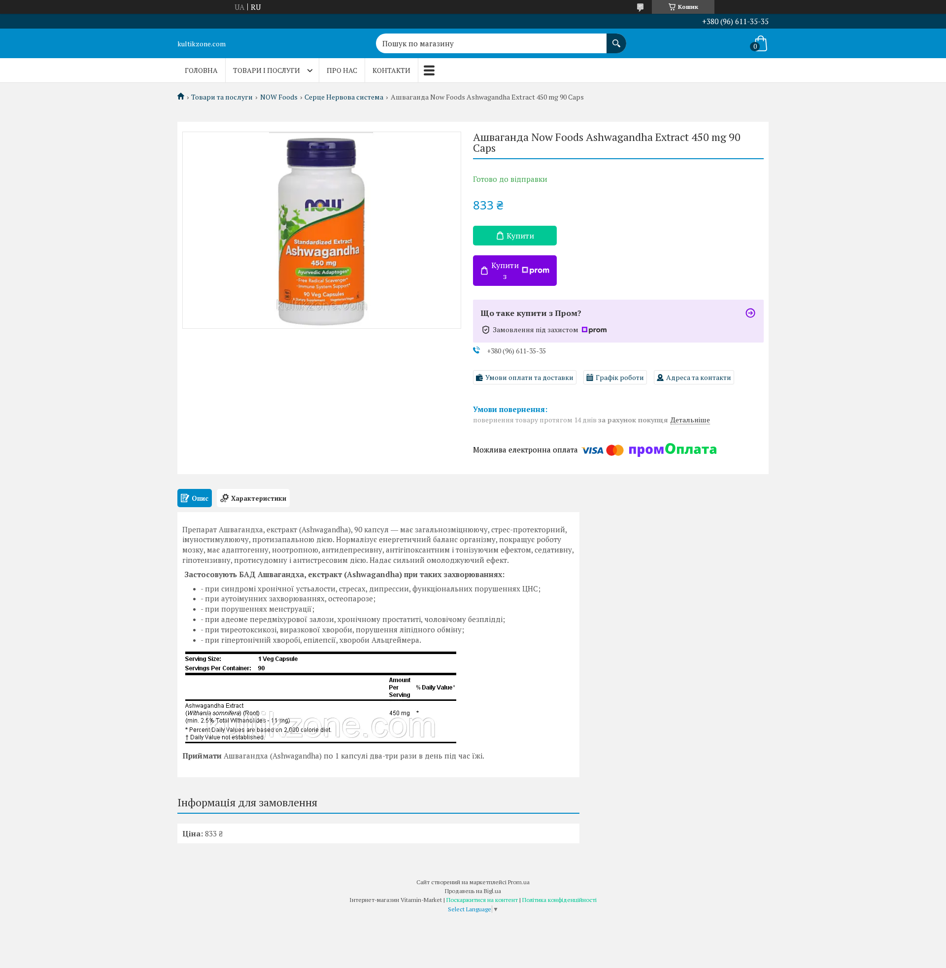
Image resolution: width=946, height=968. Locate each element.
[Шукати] (616, 38)
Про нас (342, 70)
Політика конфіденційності (559, 899)
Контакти (391, 70)
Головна (201, 70)
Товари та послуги (222, 97)
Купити (520, 235)
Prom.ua (519, 882)
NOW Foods (279, 97)
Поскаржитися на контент (482, 899)
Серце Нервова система (343, 97)
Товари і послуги (266, 70)
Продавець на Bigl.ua (473, 891)
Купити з (505, 270)
